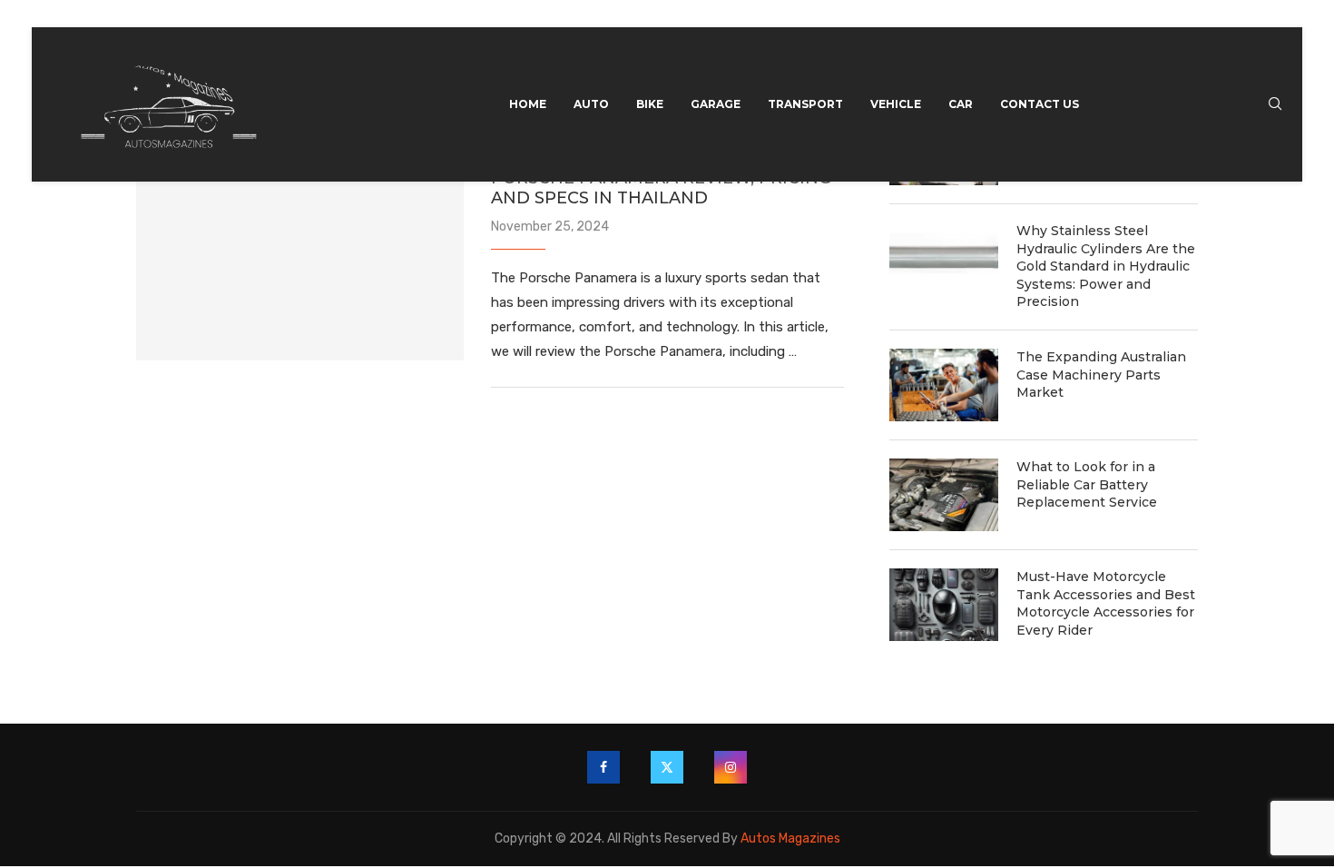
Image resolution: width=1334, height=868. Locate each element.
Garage (716, 104)
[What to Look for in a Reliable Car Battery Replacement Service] (943, 495)
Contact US (1039, 104)
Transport (805, 104)
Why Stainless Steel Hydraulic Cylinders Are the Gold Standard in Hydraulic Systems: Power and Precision (1105, 266)
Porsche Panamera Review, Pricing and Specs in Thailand (661, 188)
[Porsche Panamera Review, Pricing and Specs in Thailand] (300, 251)
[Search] (1275, 105)
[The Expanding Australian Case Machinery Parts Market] (943, 385)
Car (960, 104)
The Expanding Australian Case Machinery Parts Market (1101, 374)
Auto (591, 104)
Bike (649, 104)
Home (527, 104)
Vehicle (895, 104)
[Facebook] (603, 767)
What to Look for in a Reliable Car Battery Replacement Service (1086, 484)
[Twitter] (667, 767)
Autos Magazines (790, 838)
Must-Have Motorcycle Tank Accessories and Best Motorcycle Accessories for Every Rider (1105, 603)
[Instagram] (730, 767)
